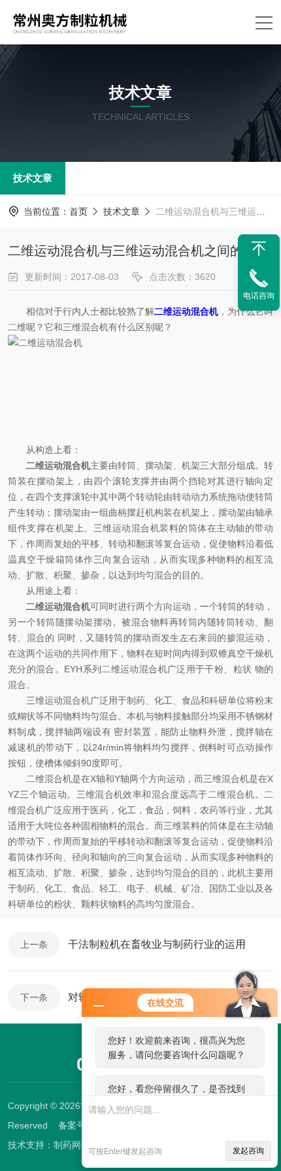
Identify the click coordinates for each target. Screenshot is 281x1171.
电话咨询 (258, 295)
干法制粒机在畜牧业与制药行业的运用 (157, 944)
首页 (78, 211)
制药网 (67, 1145)
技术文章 (32, 177)
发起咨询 (248, 1150)
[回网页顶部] (258, 249)
